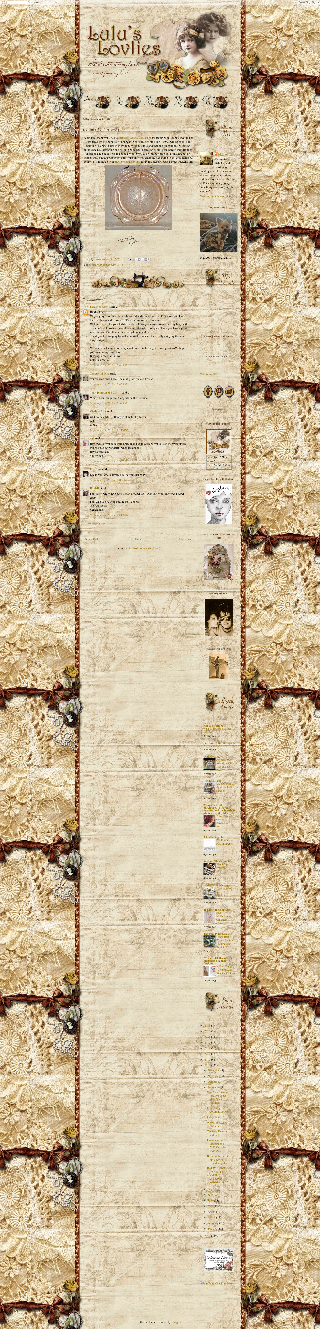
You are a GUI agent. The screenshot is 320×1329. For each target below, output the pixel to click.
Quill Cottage (212, 756)
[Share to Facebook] (145, 259)
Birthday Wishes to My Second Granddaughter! (218, 1159)
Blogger (176, 1322)
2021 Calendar (211, 746)
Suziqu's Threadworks (217, 861)
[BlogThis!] (139, 259)
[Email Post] (129, 259)
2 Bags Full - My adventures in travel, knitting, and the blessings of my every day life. (219, 809)
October (213, 1082)
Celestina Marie (100, 307)
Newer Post (91, 539)
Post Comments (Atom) (146, 548)
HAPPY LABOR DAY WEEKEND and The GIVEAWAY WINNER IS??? (218, 1175)
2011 (207, 1065)
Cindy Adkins (98, 411)
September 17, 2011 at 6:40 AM (108, 365)
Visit (209, 374)
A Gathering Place (215, 837)
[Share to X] (142, 259)
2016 (207, 1037)
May (211, 1206)
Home (138, 539)
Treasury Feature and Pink (217, 1133)
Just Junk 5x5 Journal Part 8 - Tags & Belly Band (224, 765)
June (211, 1200)
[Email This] (136, 259)
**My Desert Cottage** (218, 885)
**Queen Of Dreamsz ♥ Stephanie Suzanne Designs (218, 960)
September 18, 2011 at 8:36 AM (108, 461)
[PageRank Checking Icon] (216, 1283)
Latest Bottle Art (216, 1117)
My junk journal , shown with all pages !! (225, 787)
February (213, 1223)
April (211, 1212)
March (212, 1217)
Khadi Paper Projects (223, 866)
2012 (207, 1059)
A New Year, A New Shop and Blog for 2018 (224, 969)
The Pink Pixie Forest (217, 934)
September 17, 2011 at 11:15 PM (109, 430)
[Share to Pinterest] (148, 259)
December (214, 1070)
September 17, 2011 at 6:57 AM (108, 403)
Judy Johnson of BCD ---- (105, 392)
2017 (207, 1031)
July (211, 1194)
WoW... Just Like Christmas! (217, 1124)
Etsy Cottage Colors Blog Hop (218, 1109)
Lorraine (95, 469)
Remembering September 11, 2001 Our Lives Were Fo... (217, 1145)
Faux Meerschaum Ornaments (223, 916)
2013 (207, 1054)
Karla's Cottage (213, 726)
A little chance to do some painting (217, 730)
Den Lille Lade (213, 781)
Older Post (185, 539)
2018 (207, 1025)
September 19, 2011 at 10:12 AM (109, 515)
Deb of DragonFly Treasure (135, 138)
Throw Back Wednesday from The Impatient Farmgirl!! (225, 942)
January (213, 1229)
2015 (207, 1042)
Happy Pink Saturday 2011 (107, 265)
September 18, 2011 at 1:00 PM (108, 480)
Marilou (223, 154)
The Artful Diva (100, 373)
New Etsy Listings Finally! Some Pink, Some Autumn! (217, 1097)
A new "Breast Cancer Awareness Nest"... (224, 821)
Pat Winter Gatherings (218, 743)
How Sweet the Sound (127, 161)
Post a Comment (96, 523)
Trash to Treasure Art (217, 909)
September (214, 1087)
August (212, 1189)
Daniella (95, 488)
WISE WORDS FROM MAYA (224, 841)
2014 (207, 1048)
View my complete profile (215, 196)
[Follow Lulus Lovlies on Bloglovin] (219, 523)
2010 (207, 1236)
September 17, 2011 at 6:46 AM (108, 384)
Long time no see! (223, 890)
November (214, 1076)
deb (92, 438)
